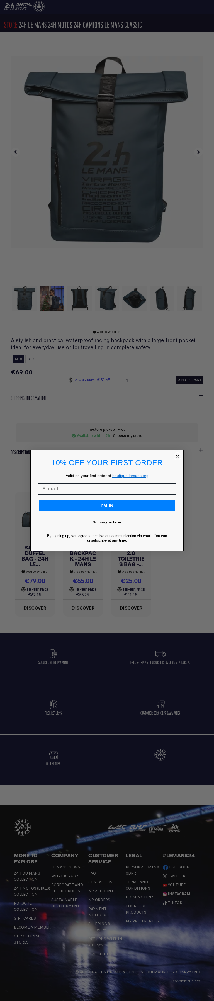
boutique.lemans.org (130, 475)
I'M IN (107, 505)
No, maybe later (107, 522)
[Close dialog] (177, 456)
